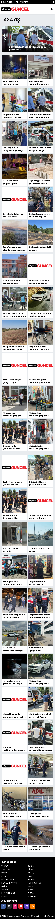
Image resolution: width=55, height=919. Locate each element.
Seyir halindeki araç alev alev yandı (13, 215)
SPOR (30, 876)
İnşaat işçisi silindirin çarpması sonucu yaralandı (39, 182)
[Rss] (32, 906)
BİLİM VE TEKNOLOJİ (9, 883)
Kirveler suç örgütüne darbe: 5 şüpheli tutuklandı (14, 616)
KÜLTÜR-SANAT (7, 879)
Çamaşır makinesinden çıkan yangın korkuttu (13, 749)
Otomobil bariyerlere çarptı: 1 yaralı (39, 782)
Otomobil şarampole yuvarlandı (39, 848)
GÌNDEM (4, 890)
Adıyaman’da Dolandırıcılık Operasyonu (10, 516)
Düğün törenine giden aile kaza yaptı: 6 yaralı (40, 215)
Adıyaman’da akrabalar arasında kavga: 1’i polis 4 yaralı (14, 782)
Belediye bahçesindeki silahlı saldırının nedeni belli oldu (40, 516)
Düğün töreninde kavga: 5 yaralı (37, 583)
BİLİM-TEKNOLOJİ (8, 893)
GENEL (30, 886)
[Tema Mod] (52, 9)
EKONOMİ (32, 879)
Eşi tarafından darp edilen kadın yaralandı (14, 315)
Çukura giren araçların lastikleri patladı (40, 315)
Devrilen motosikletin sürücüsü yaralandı (40, 116)
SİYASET (31, 869)
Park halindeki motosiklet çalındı (12, 815)
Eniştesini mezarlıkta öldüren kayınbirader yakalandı (39, 616)
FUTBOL (31, 893)
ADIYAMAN (5, 869)
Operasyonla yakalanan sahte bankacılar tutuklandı (14, 447)
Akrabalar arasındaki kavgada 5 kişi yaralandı (40, 149)
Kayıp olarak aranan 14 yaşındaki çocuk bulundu (13, 348)
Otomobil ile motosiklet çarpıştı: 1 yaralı (13, 649)
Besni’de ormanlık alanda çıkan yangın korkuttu (13, 248)
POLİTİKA (4, 886)
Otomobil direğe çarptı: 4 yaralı (11, 182)
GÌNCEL (31, 890)
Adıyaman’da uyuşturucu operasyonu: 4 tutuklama (36, 649)
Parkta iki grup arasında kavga (11, 82)
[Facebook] (3, 906)
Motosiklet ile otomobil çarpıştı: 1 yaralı (39, 83)
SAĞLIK (31, 866)
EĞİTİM (4, 873)
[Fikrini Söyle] (26, 906)
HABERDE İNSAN (34, 883)
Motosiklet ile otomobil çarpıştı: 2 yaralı (39, 414)
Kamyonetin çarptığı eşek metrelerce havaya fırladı (39, 282)
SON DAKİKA (8, 2)
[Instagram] (15, 906)
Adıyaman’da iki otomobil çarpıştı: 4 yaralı (39, 348)
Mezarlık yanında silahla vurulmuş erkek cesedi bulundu (14, 715)
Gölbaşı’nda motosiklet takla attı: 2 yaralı (40, 815)
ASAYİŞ (31, 873)
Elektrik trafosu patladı (10, 549)
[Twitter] (9, 906)
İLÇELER (4, 876)
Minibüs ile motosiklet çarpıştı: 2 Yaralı (40, 715)
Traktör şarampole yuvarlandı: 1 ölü (12, 483)
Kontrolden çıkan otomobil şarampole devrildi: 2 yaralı (39, 381)
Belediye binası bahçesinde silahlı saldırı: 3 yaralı (12, 583)
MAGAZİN (32, 896)
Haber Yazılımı (49, 916)
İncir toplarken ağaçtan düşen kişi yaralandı (13, 149)
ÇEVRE (4, 896)
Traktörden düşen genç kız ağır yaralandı (12, 381)
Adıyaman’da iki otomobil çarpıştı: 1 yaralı (12, 116)
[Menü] (47, 9)
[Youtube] (20, 906)
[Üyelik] (53, 2)
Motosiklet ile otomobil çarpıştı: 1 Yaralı (39, 682)
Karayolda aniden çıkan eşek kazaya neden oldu (12, 682)
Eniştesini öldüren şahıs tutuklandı (38, 483)
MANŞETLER (23, 2)
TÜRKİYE (4, 866)
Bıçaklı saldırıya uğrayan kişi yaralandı (40, 748)
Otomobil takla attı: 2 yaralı (14, 848)
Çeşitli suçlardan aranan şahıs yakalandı (11, 282)
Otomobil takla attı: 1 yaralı (39, 549)
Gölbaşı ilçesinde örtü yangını (40, 248)
